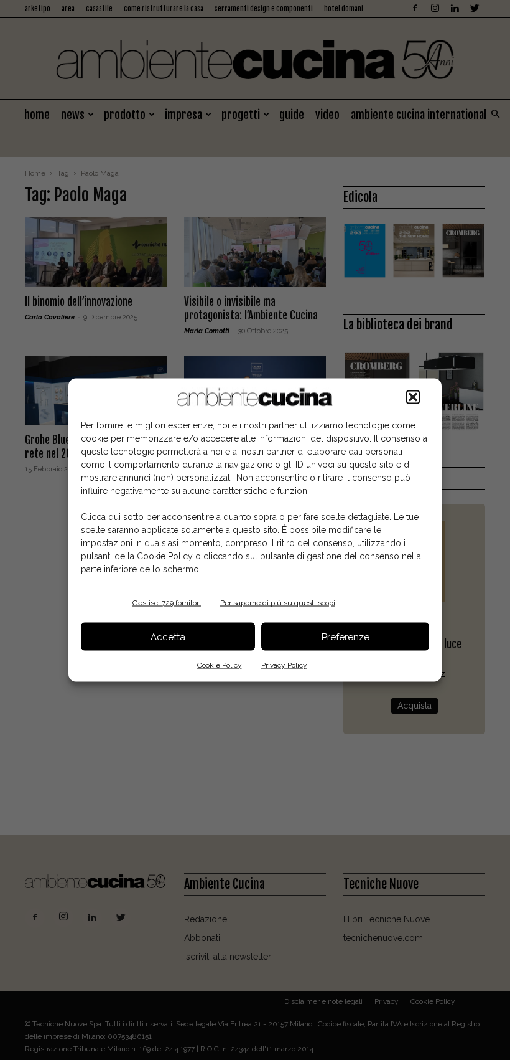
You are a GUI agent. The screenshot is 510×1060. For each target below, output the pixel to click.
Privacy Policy (284, 665)
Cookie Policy (219, 665)
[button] (413, 397)
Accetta (168, 636)
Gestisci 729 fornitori (166, 603)
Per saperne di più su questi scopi (277, 603)
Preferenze (345, 636)
